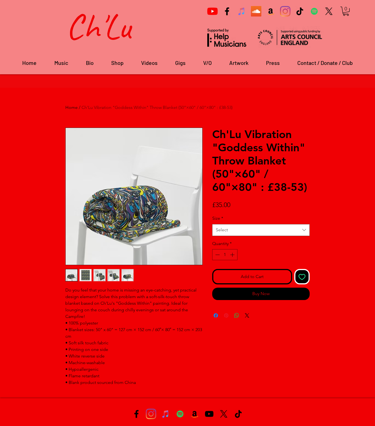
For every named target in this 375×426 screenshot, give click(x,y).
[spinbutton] (225, 254)
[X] (329, 11)
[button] (345, 11)
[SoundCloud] (256, 11)
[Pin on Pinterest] (226, 315)
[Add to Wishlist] (302, 276)
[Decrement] (217, 254)
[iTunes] (241, 11)
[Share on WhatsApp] (236, 315)
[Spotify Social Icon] (314, 11)
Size (217, 218)
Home (71, 107)
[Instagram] (285, 11)
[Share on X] (247, 315)
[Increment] (233, 254)
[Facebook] (227, 11)
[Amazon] (270, 11)
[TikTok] (300, 11)
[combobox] (261, 230)
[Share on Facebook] (215, 315)
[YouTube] (212, 11)
